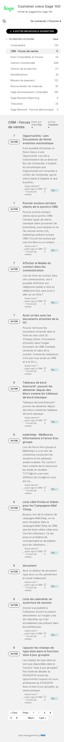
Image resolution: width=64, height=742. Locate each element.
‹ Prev (25, 712)
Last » (42, 717)
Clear (55, 39)
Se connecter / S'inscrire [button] (45, 21)
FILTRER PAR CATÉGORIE (21, 39)
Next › (31, 717)
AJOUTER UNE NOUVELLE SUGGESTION (33, 31)
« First (13, 712)
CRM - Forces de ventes (33, 192)
